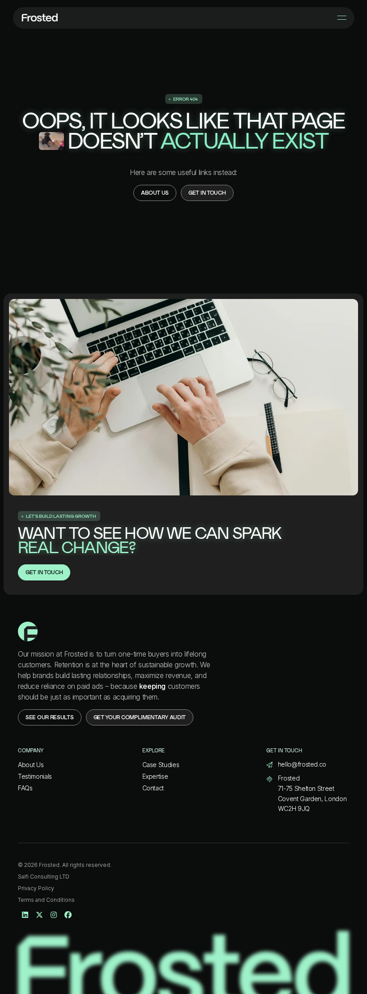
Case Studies (160, 764)
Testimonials (35, 776)
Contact (153, 788)
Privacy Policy (36, 888)
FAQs (25, 788)
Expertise (155, 776)
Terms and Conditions (46, 899)
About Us (30, 764)
